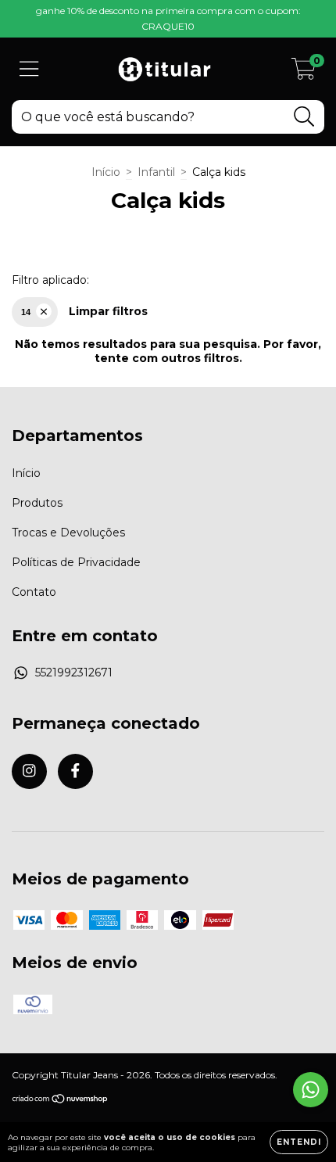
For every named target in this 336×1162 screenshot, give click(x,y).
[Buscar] (304, 117)
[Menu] (29, 69)
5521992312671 (74, 672)
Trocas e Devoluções (68, 532)
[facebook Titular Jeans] (75, 771)
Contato (34, 592)
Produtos (37, 503)
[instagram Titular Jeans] (29, 771)
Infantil (156, 172)
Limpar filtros (108, 311)
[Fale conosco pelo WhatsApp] (310, 1089)
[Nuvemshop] (60, 1100)
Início (105, 172)
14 (25, 312)
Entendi (299, 1142)
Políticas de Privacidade (76, 562)
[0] (303, 73)
